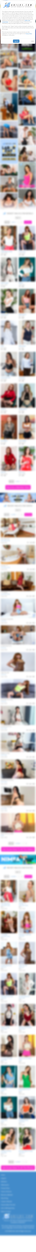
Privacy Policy (29, 33)
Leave (32, 41)
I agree (16, 41)
